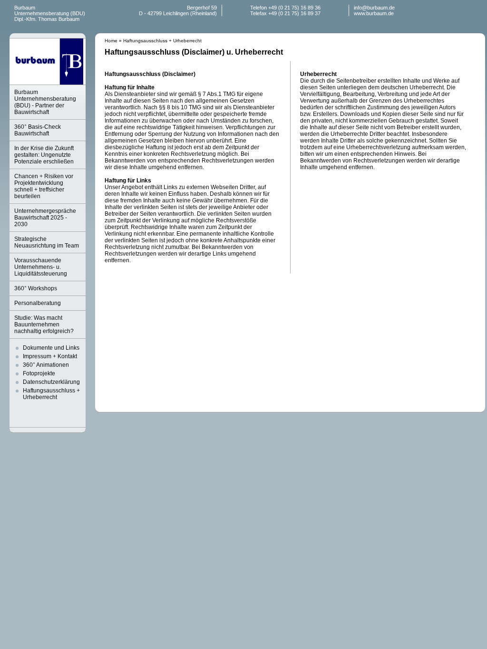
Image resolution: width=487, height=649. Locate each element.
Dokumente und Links (51, 347)
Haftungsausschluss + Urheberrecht (51, 394)
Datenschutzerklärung (51, 382)
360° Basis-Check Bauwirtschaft (37, 130)
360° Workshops (35, 288)
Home (111, 40)
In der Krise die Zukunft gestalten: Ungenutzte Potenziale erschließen (44, 155)
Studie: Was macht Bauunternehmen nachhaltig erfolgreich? (44, 324)
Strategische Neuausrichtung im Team (46, 242)
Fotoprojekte (39, 373)
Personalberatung (37, 303)
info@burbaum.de (374, 7)
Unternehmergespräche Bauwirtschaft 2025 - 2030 (45, 218)
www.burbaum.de (374, 13)
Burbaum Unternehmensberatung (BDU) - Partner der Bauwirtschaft (45, 102)
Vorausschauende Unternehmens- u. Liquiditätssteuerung (40, 267)
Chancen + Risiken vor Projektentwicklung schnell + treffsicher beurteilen (43, 186)
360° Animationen (46, 365)
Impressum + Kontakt (50, 356)
